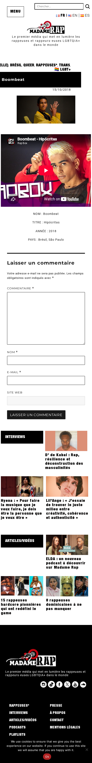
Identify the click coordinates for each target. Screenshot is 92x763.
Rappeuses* (46, 65)
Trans (64, 65)
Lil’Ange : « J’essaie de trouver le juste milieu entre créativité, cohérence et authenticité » (67, 509)
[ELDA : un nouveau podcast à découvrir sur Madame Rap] (67, 544)
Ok (47, 756)
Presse (56, 706)
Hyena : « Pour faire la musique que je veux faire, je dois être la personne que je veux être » (21, 509)
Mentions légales (65, 728)
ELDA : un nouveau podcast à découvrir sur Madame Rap (66, 563)
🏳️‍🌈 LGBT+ (62, 70)
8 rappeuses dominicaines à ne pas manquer (64, 605)
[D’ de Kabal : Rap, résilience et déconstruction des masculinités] (66, 440)
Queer (28, 65)
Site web (14, 392)
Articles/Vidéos (19, 541)
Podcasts (17, 728)
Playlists (17, 735)
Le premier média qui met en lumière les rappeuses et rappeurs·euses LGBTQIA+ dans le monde (46, 41)
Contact (57, 720)
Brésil (16, 65)
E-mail (14, 372)
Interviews (15, 437)
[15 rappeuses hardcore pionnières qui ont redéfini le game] (22, 586)
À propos (57, 713)
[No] (87, 749)
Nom (12, 352)
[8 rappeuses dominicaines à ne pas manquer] (67, 586)
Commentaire (20, 288)
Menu (15, 12)
